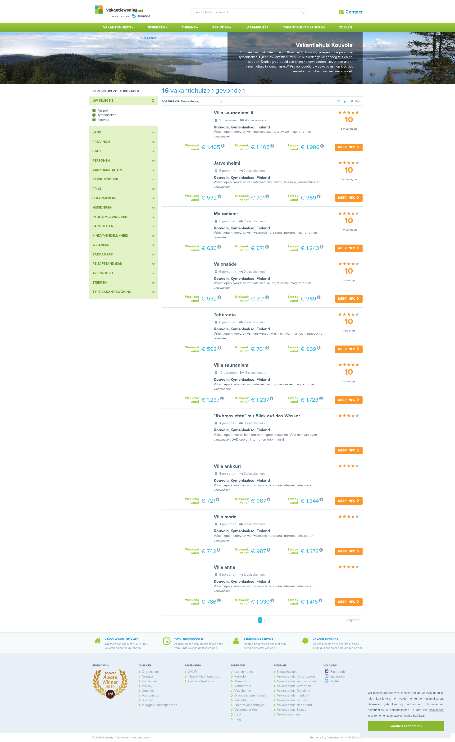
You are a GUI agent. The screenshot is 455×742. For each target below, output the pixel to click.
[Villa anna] (184, 580)
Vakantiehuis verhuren (303, 27)
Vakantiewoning (288, 714)
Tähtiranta (225, 315)
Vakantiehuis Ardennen (294, 686)
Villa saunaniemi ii (233, 113)
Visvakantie (242, 691)
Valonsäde (225, 264)
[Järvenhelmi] (184, 176)
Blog (237, 719)
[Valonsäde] (184, 277)
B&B (237, 714)
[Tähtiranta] (184, 327)
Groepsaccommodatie (250, 695)
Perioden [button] (220, 27)
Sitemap (148, 700)
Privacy (147, 686)
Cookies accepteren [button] (406, 726)
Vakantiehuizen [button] (117, 27)
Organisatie (150, 672)
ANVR (192, 672)
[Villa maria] (184, 529)
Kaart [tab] (358, 101)
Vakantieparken (245, 710)
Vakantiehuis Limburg (292, 700)
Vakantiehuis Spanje (291, 710)
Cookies (148, 691)
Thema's (240, 681)
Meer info (347, 147)
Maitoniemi (226, 214)
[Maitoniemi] (184, 226)
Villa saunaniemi (232, 365)
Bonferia (315, 737)
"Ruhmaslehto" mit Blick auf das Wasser (257, 416)
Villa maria (225, 517)
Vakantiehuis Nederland (294, 705)
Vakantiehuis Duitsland (293, 691)
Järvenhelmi (227, 163)
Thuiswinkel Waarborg (204, 676)
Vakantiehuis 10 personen (296, 676)
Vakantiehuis (243, 700)
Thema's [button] (189, 27)
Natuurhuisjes (287, 672)
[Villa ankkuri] (184, 479)
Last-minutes (257, 27)
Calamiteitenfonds (201, 681)
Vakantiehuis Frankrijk (293, 695)
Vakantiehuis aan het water (296, 681)
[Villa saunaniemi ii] (184, 125)
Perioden (241, 676)
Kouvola (221, 127)
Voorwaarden (151, 695)
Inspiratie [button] (156, 27)
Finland (263, 127)
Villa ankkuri (227, 466)
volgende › (353, 620)
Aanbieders (242, 686)
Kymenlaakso (243, 127)
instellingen (436, 710)
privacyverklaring (401, 715)
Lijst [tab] (344, 101)
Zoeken (345, 27)
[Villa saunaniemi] (184, 378)
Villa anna (224, 567)
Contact (354, 12)
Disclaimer (149, 681)
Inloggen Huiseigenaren (159, 705)
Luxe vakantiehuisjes (249, 705)
